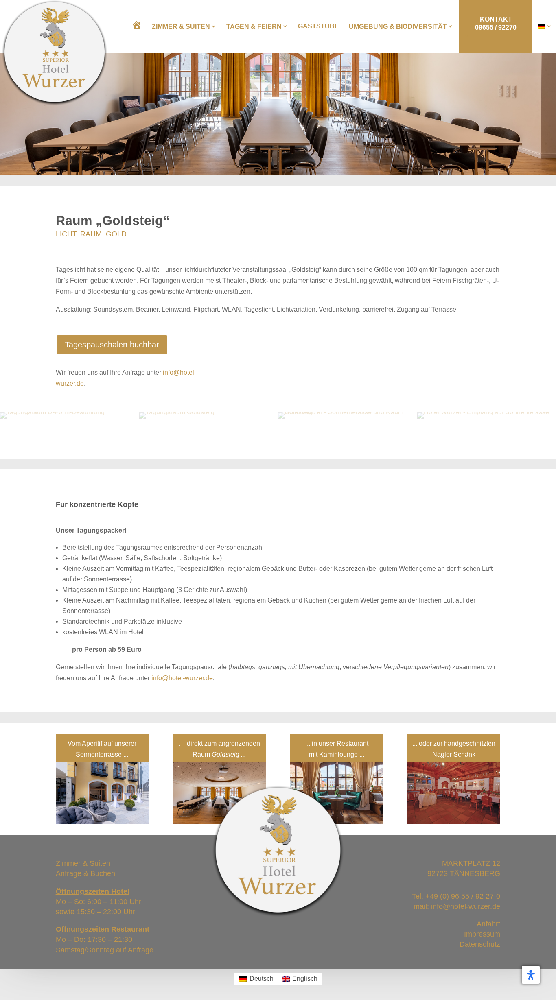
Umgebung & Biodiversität (398, 26)
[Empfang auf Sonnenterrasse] (483, 411)
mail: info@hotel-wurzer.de (457, 906)
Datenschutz (480, 944)
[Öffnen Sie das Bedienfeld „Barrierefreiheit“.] (531, 975)
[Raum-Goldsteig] (177, 411)
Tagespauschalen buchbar (112, 344)
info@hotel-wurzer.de (182, 678)
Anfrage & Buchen (85, 873)
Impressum (482, 934)
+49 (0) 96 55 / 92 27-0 (462, 896)
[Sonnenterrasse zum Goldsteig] (347, 411)
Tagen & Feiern (254, 26)
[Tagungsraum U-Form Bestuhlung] (52, 411)
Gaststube (318, 26)
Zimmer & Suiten (181, 26)
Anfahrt (488, 924)
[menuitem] (545, 26)
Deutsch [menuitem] (262, 978)
